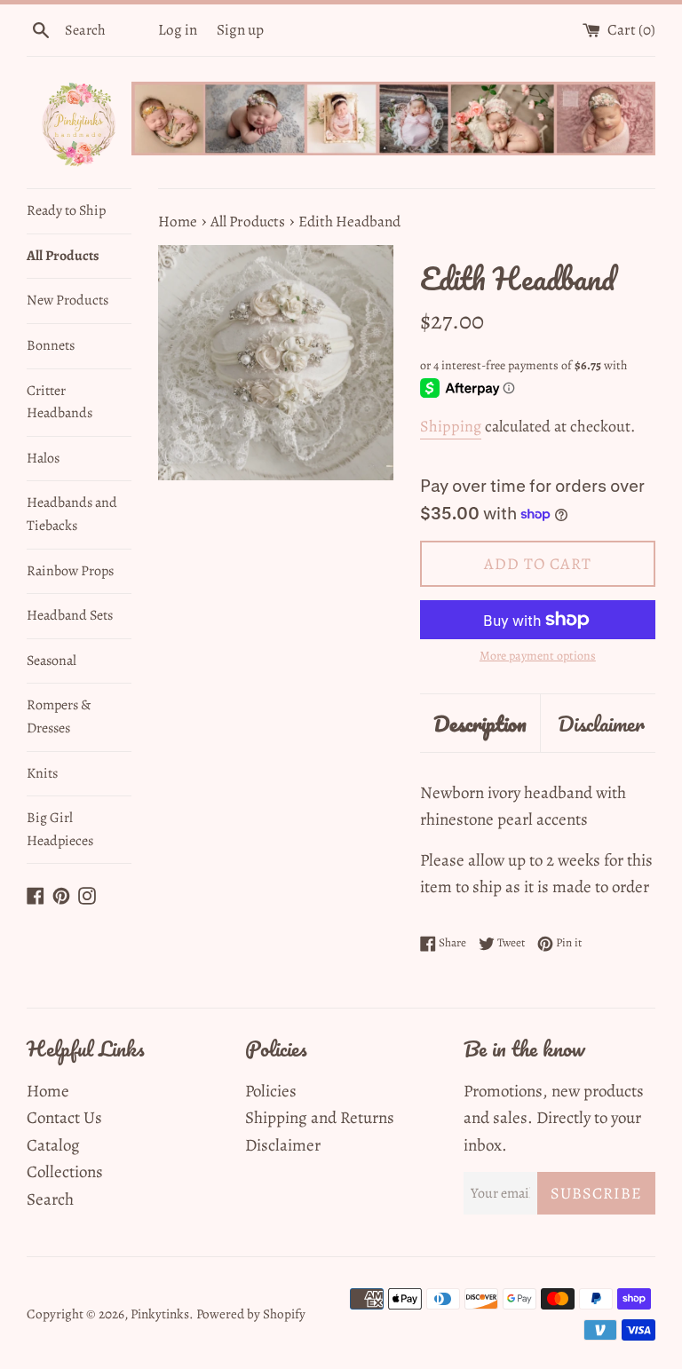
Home (48, 1091)
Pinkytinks (160, 1314)
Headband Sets (70, 615)
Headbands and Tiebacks (72, 514)
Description (480, 723)
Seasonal (51, 660)
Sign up (240, 30)
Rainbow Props (70, 571)
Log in (177, 30)
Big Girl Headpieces (60, 829)
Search (50, 1199)
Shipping (450, 426)
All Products (63, 255)
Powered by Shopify (250, 1314)
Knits (42, 773)
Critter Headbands (59, 402)
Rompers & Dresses (59, 716)
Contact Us (64, 1117)
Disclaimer (601, 723)
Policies (271, 1091)
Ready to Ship (66, 210)
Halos (43, 458)
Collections (65, 1171)
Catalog (53, 1145)
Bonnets (51, 345)
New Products (67, 300)
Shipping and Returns (319, 1117)
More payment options (538, 655)
